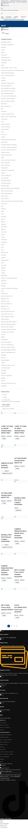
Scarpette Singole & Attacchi (8, 350)
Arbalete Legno (5, 185)
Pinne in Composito (6, 342)
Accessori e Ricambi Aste (7, 83)
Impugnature (4, 167)
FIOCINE (3, 78)
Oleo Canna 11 (4, 196)
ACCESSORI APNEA (6, 42)
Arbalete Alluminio (6, 180)
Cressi (2, 237)
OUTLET (3, 334)
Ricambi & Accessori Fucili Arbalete (10, 188)
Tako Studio (8, 818)
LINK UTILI (2, 720)
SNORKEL (3, 355)
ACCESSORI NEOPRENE (7, 44)
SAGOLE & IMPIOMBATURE (8, 352)
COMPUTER (4, 142)
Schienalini (4, 385)
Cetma (3, 234)
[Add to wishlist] (16, 602)
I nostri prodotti (5, 732)
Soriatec (3, 270)
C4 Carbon (4, 232)
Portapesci (4, 62)
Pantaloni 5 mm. (5, 309)
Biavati (3, 221)
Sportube (3, 216)
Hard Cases (4, 119)
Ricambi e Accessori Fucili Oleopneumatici (12, 201)
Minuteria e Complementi (7, 170)
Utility (2, 65)
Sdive (2, 262)
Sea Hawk (3, 265)
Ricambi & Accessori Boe (7, 114)
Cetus (2, 211)
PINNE (3, 337)
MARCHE (3, 209)
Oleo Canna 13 (5, 198)
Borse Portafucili (5, 124)
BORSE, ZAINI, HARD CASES (8, 116)
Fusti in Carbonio (5, 165)
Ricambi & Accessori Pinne (8, 347)
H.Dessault (4, 242)
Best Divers (4, 226)
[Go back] (3, 22)
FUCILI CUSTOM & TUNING (8, 160)
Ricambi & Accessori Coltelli (8, 139)
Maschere (3, 280)
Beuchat (3, 229)
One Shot (3, 224)
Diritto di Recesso (4, 725)
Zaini (2, 132)
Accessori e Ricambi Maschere (9, 278)
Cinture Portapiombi (6, 375)
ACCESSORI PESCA (6, 60)
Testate (3, 173)
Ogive (2, 157)
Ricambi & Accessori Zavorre (8, 383)
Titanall (3, 273)
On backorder (6, 400)
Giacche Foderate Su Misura (8, 324)
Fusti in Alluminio (5, 162)
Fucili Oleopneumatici (6, 193)
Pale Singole (4, 339)
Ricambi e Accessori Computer (9, 147)
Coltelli (3, 137)
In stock (5, 397)
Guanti (2, 52)
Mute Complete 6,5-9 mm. (8, 311)
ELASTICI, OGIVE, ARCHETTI (8, 150)
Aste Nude (4, 103)
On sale (5, 394)
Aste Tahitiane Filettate (7, 93)
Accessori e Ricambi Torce (8, 365)
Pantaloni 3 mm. (5, 301)
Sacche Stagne (5, 129)
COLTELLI (3, 134)
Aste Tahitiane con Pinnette (8, 88)
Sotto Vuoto (4, 203)
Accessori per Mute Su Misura (9, 321)
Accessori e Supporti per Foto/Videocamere (12, 70)
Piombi (3, 380)
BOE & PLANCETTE (6, 106)
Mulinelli (3, 285)
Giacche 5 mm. (5, 306)
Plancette (3, 111)
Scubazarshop (5, 260)
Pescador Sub (4, 252)
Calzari (3, 50)
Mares (2, 244)
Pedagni (3, 378)
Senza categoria (5, 360)
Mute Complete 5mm (6, 303)
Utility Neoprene (5, 57)
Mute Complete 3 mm (6, 296)
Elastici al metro (5, 152)
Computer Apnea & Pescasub (8, 144)
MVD (2, 247)
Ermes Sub (4, 239)
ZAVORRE (3, 370)
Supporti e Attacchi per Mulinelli (9, 288)
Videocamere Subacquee (7, 73)
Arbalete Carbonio (6, 183)
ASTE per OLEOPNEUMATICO (9, 96)
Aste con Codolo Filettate (7, 98)
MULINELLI (4, 283)
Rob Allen (3, 255)
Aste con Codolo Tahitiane (8, 101)
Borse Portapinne (5, 126)
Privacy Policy (3, 722)
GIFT (2, 206)
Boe (2, 108)
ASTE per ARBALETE (6, 85)
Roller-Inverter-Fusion (7, 191)
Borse (2, 121)
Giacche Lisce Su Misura (7, 326)
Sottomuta (3, 55)
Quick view (16, 621)
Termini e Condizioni (5, 727)
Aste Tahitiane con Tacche (8, 91)
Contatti (2, 729)
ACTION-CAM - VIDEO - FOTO (9, 67)
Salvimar (3, 257)
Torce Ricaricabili (5, 368)
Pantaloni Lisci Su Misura (7, 332)
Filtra (3, 32)
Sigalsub (3, 267)
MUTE (2, 291)
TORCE (3, 362)
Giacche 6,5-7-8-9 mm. (7, 314)
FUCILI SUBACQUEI (6, 175)
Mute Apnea (4, 293)
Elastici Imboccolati (6, 155)
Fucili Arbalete (5, 178)
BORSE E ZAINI (3, 744)
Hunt (2, 214)
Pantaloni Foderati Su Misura (8, 329)
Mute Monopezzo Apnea (7, 316)
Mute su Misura (5, 319)
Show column (6, 404)
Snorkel (3, 357)
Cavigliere (3, 373)
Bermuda (3, 47)
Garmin (3, 219)
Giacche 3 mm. (5, 298)
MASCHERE (4, 275)
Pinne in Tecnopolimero (7, 344)
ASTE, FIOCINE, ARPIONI (7, 75)
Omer (2, 250)
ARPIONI (3, 80)
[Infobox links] (14, 658)
